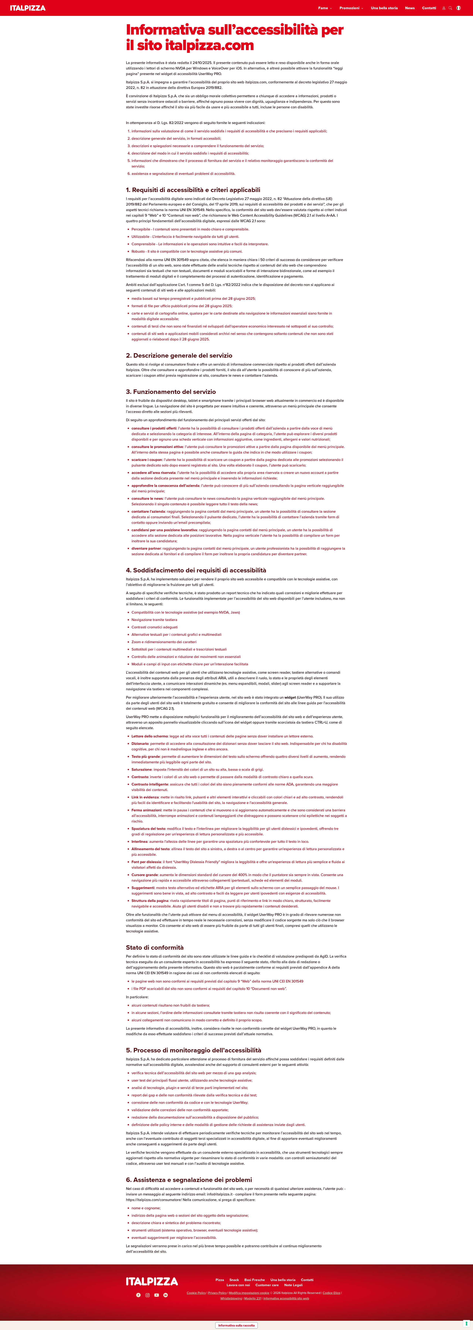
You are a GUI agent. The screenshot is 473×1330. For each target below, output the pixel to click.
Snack (234, 1279)
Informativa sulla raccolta (236, 1325)
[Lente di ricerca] (450, 8)
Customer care (267, 1285)
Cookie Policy (196, 1293)
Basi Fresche (254, 1279)
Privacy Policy (217, 1293)
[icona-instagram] (147, 1295)
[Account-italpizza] (444, 8)
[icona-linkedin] (165, 1295)
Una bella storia (282, 1279)
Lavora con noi (238, 1285)
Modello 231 (252, 1298)
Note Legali (293, 1285)
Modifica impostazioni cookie (249, 1293)
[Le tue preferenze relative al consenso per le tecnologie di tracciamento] (466, 1323)
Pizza (220, 1279)
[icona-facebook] (138, 1295)
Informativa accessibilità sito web (286, 1298)
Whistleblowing (231, 1298)
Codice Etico (331, 1293)
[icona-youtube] (156, 1295)
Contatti (307, 1279)
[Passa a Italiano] (459, 8)
